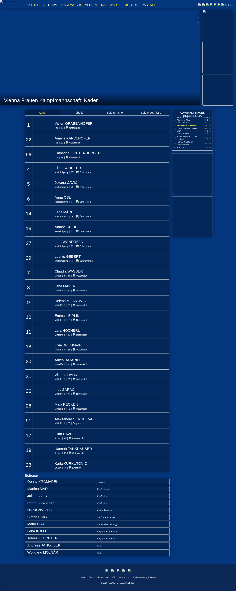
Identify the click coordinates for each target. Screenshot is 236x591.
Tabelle (78, 112)
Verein (91, 5)
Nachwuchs (71, 5)
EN (231, 5)
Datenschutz (124, 577)
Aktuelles (35, 5)
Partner (149, 5)
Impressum (103, 577)
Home (82, 577)
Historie (131, 5)
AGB (113, 577)
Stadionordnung (140, 577)
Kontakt (91, 577)
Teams (53, 5)
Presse (153, 577)
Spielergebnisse (151, 112)
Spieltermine (115, 112)
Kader (43, 112)
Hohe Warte (110, 5)
